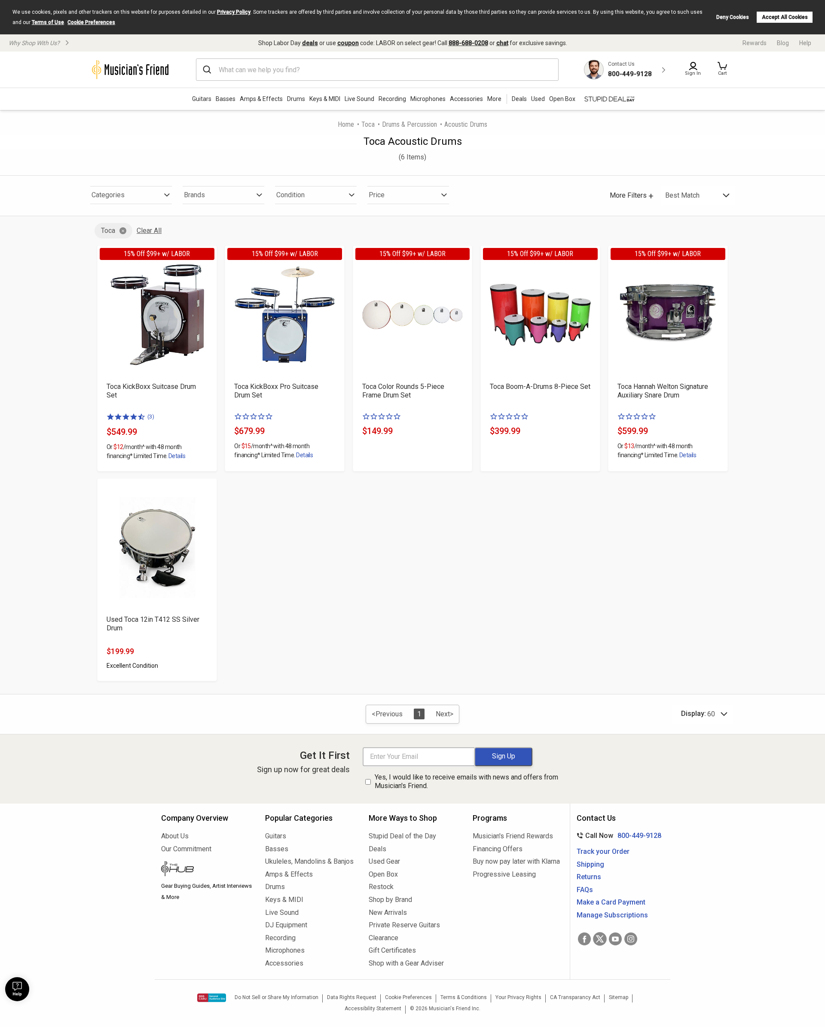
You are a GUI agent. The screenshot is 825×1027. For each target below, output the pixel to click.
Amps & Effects (261, 98)
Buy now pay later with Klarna (516, 861)
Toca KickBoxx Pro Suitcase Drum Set (276, 390)
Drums (296, 98)
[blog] (206, 869)
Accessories (466, 98)
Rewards (754, 43)
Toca (368, 124)
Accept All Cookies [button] (785, 17)
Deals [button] (519, 98)
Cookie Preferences (91, 22)
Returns (589, 877)
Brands (194, 195)
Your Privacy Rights (518, 997)
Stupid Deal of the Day (402, 836)
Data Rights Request (351, 997)
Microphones (428, 98)
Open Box (383, 874)
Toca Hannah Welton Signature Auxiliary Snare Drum (662, 390)
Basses (225, 98)
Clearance (383, 938)
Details (176, 455)
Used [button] (538, 98)
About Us (175, 836)
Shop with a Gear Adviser (406, 963)
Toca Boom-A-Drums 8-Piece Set (540, 386)
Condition (290, 195)
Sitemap (618, 997)
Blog (783, 43)
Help (805, 43)
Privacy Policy (234, 12)
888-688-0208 (468, 43)
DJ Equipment (286, 925)
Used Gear (384, 861)
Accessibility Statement (373, 1009)
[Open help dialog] (17, 989)
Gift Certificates (392, 950)
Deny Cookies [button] (732, 17)
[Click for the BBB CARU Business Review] (211, 997)
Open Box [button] (562, 98)
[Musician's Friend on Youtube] (615, 939)
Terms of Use (48, 22)
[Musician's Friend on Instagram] (631, 939)
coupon (348, 43)
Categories (108, 195)
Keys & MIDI (324, 98)
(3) (150, 416)
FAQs (585, 890)
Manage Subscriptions (612, 915)
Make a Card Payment (611, 902)
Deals (377, 849)
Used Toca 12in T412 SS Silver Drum (153, 623)
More (494, 98)
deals (310, 43)
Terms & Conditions (463, 997)
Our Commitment (186, 849)
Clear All (149, 230)
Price (377, 195)
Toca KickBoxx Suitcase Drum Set (151, 390)
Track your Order (603, 851)
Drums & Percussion (409, 124)
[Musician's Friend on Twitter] (600, 939)
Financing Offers (497, 849)
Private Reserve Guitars (404, 925)
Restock (381, 887)
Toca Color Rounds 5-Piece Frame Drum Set (403, 390)
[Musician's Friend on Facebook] (584, 939)
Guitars (201, 98)
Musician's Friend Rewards (513, 836)
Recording (392, 98)
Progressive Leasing (504, 874)
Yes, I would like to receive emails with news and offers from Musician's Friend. (466, 781)
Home (346, 124)
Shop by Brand (390, 900)
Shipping (590, 864)
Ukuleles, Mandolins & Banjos (309, 861)
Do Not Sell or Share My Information (276, 997)
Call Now (617, 835)
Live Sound (359, 98)
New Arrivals (388, 912)
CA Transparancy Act (575, 997)
